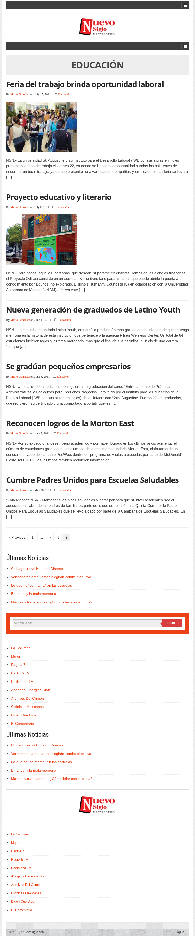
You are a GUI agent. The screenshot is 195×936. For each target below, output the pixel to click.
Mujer (15, 656)
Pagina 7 (18, 665)
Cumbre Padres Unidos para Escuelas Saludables (92, 480)
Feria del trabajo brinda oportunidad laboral (85, 84)
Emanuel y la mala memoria (33, 594)
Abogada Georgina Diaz (30, 690)
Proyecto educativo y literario (58, 197)
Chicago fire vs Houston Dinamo (37, 568)
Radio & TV (20, 673)
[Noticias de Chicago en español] (97, 27)
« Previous (16, 537)
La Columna (21, 648)
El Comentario (22, 723)
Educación (64, 94)
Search (172, 623)
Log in (179, 932)
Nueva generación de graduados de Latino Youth (93, 309)
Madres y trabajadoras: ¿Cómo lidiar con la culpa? (51, 602)
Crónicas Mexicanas (27, 707)
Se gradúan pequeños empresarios (68, 366)
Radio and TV (22, 681)
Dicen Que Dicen (24, 715)
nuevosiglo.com (33, 932)
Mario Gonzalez (20, 94)
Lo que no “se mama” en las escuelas (41, 585)
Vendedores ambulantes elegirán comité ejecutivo (51, 577)
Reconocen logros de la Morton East (70, 423)
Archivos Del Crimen (27, 698)
